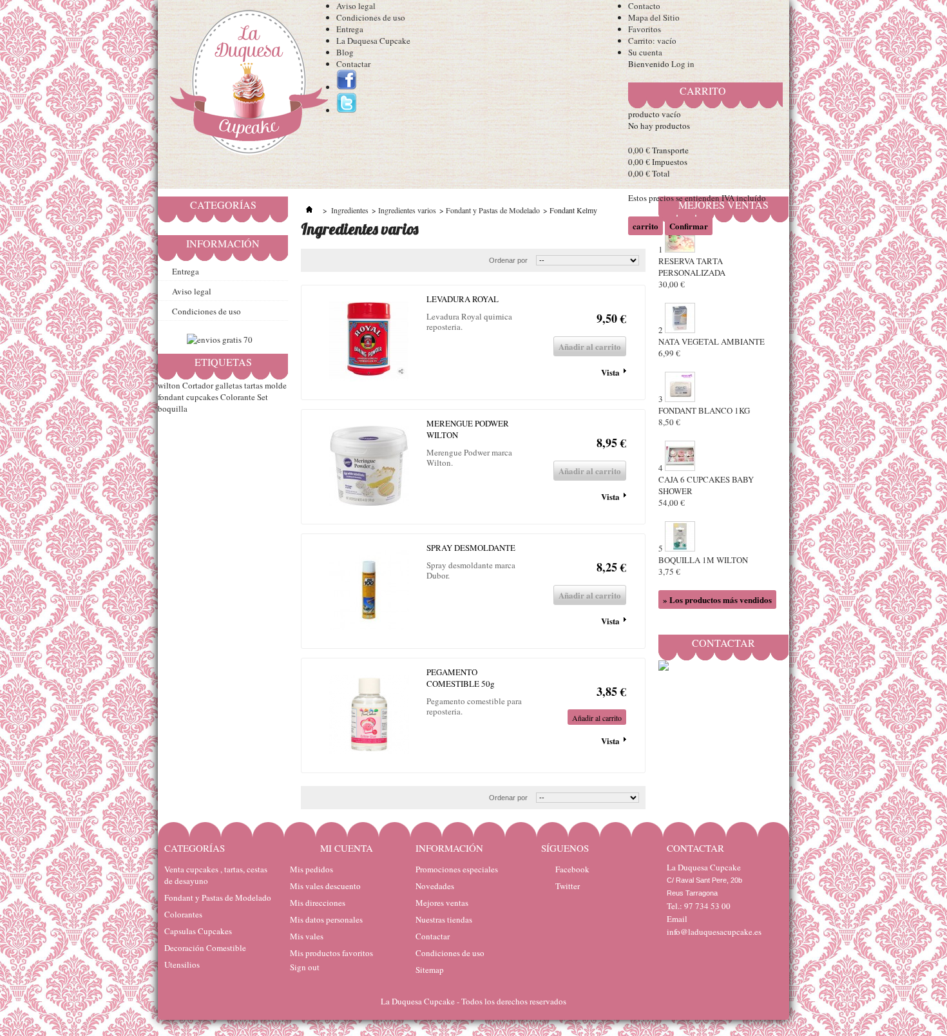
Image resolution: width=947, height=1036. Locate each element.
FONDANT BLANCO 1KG (704, 416)
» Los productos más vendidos (717, 599)
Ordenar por (508, 797)
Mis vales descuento (325, 886)
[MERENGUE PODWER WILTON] (369, 466)
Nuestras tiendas (444, 919)
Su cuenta (645, 52)
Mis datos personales (326, 919)
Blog (345, 52)
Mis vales (306, 936)
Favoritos (644, 29)
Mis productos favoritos (331, 953)
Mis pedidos (311, 869)
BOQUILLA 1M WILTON (703, 565)
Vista (610, 372)
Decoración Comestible (205, 948)
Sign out (305, 967)
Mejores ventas (442, 902)
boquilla (172, 408)
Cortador (197, 385)
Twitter (567, 886)
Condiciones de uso (370, 17)
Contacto (644, 6)
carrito (703, 90)
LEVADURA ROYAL (462, 299)
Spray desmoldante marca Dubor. (470, 570)
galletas (228, 385)
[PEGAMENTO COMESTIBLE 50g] (369, 715)
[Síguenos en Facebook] (346, 87)
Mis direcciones (317, 902)
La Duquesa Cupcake (373, 40)
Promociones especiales (457, 869)
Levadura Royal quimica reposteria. (469, 321)
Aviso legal (356, 6)
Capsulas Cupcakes (198, 931)
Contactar (353, 64)
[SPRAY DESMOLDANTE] (369, 591)
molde (276, 385)
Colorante (237, 397)
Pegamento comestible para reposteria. (474, 706)
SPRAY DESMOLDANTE (470, 547)
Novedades (435, 886)
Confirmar (688, 226)
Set (262, 397)
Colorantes (183, 914)
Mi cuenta (346, 847)
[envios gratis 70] (220, 339)
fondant (171, 397)
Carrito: (652, 40)
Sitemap (430, 969)
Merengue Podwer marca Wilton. (469, 457)
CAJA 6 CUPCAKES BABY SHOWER (706, 491)
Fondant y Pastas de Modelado (217, 897)
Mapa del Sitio (654, 17)
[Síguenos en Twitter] (346, 110)
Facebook (572, 869)
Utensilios (182, 964)
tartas (253, 385)
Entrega (349, 29)
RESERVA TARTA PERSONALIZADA (691, 272)
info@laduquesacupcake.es (714, 931)
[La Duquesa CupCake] (247, 85)
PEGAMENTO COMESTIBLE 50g (460, 677)
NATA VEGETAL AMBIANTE (711, 347)
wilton (169, 385)
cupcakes (202, 397)
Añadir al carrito (597, 718)
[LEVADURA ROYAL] (369, 342)
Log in (682, 64)
